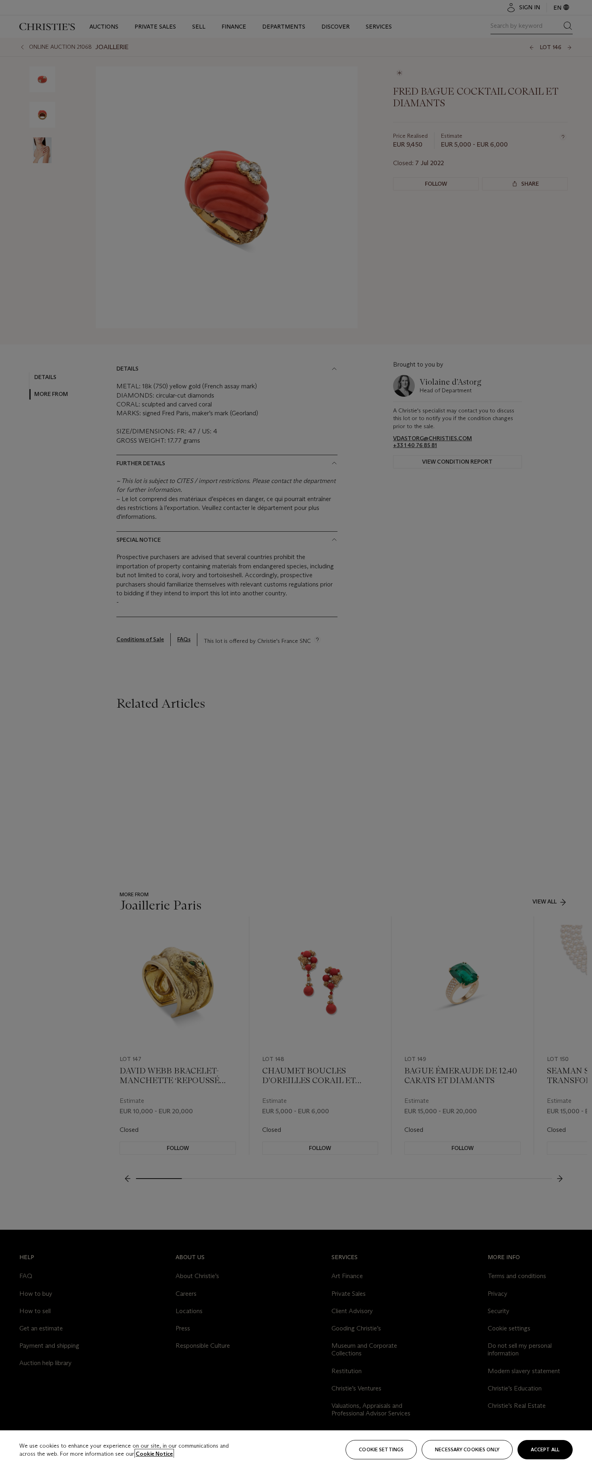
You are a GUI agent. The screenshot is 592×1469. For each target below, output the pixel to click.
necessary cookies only (467, 1449)
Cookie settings (381, 1449)
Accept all (545, 1449)
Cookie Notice (154, 1453)
